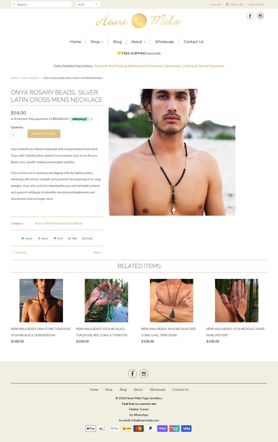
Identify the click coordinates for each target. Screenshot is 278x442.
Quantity (17, 127)
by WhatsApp (139, 415)
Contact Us (194, 42)
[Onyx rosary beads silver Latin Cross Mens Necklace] (172, 152)
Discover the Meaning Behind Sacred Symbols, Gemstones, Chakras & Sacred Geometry (159, 66)
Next (97, 252)
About (136, 42)
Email (89, 238)
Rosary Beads (73, 223)
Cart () (236, 4)
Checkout (256, 4)
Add (74, 238)
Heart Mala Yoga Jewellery (144, 398)
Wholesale (164, 42)
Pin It (60, 238)
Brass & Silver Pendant (49, 223)
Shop (95, 42)
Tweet (28, 238)
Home (75, 42)
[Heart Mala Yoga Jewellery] (139, 21)
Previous (20, 252)
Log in (215, 4)
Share (44, 238)
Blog (117, 42)
